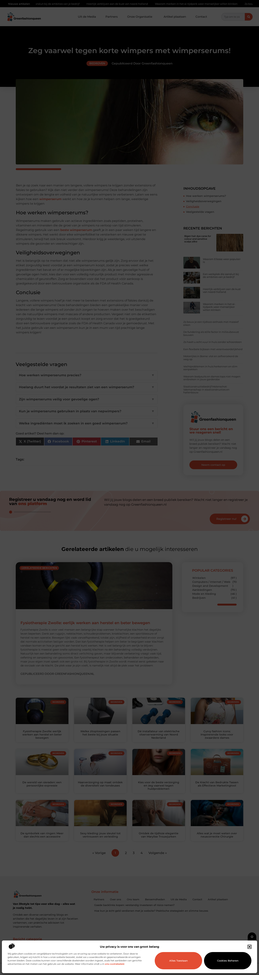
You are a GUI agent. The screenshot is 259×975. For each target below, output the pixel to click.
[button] (249, 947)
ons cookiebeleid (114, 963)
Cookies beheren (228, 960)
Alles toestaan (178, 960)
